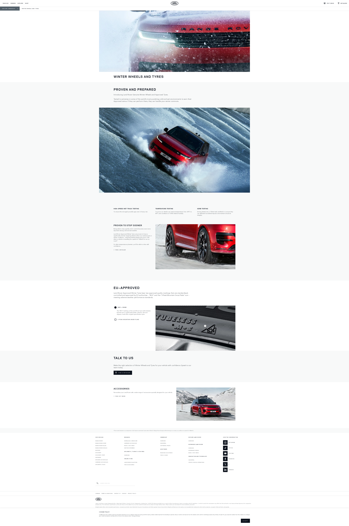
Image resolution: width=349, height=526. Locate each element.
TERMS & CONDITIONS (107, 493)
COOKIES (124, 493)
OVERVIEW (127, 455)
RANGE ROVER (99, 440)
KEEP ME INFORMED (129, 448)
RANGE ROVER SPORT (100, 443)
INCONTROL (163, 443)
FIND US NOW (164, 455)
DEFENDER (98, 457)
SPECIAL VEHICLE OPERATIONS (196, 462)
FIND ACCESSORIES (129, 464)
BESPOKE (97, 450)
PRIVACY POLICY (132, 493)
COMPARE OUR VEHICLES (101, 462)
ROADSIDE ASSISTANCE (166, 452)
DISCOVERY (98, 452)
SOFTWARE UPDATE (165, 445)
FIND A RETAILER (124, 372)
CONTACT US (117, 493)
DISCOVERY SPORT (100, 455)
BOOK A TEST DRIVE (129, 445)
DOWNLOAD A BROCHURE (130, 440)
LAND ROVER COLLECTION (130, 462)
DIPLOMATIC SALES (100, 464)
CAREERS (97, 493)
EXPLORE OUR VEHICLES (101, 459)
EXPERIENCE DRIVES (193, 450)
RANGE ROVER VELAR (100, 445)
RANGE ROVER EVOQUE (101, 448)
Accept (245, 520)
